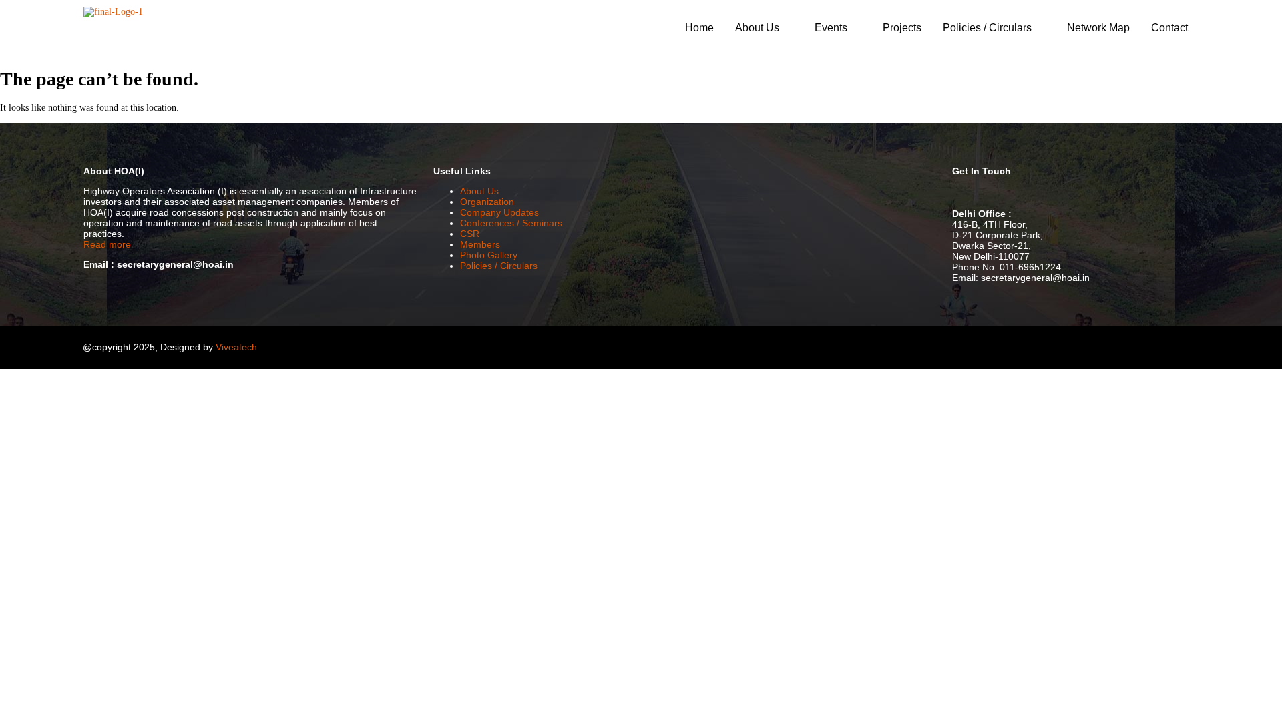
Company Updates (499, 212)
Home (699, 27)
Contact (1169, 27)
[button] (764, 28)
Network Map (1098, 27)
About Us (757, 27)
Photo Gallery (488, 255)
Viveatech (236, 347)
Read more (107, 244)
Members (480, 244)
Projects (902, 27)
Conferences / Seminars (511, 223)
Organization (487, 201)
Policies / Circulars (987, 27)
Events (831, 27)
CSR (469, 233)
